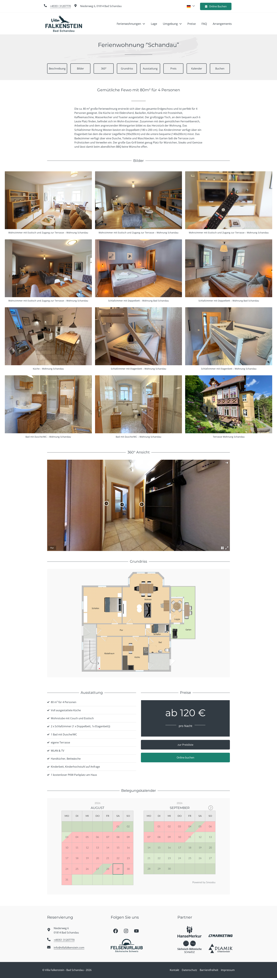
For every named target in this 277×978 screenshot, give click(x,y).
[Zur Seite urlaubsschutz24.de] (189, 931)
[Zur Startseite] (63, 23)
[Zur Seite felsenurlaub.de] (127, 945)
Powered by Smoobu (203, 882)
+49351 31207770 (60, 6)
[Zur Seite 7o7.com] (221, 935)
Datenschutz (189, 970)
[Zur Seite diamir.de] (221, 948)
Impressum (228, 970)
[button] (143, 24)
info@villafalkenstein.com (69, 947)
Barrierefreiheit (209, 970)
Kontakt (174, 970)
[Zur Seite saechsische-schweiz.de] (189, 947)
